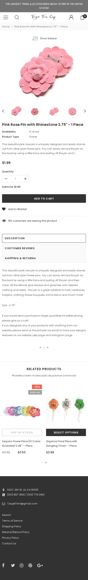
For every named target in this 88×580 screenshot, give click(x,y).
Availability (9, 131)
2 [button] (44, 347)
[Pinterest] (31, 565)
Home (5, 26)
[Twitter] (14, 565)
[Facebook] (5, 565)
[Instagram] (23, 565)
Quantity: (8, 171)
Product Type (10, 136)
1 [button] (40, 347)
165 (10, 221)
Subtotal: (8, 187)
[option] (44, 74)
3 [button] (48, 347)
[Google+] (40, 565)
